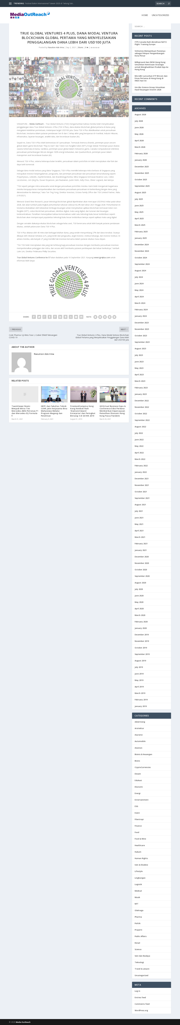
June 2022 (139, 439)
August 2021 (140, 504)
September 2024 (142, 264)
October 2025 (141, 179)
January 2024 (141, 316)
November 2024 (142, 251)
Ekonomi (139, 787)
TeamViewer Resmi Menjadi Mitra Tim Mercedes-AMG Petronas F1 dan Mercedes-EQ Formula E (25, 411)
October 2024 (141, 257)
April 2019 (139, 686)
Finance (138, 826)
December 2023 (142, 322)
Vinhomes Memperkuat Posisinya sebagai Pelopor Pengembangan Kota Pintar (150, 53)
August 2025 (140, 192)
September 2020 (142, 576)
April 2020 (139, 608)
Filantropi (139, 819)
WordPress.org (141, 1010)
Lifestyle (139, 871)
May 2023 (139, 368)
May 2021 (139, 524)
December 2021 (142, 478)
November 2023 (142, 329)
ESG (136, 806)
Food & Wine (140, 838)
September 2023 (142, 342)
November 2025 (142, 173)
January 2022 (141, 472)
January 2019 (141, 706)
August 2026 (140, 114)
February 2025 (141, 231)
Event (137, 813)
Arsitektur (139, 728)
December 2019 (142, 634)
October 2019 (141, 647)
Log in (137, 991)
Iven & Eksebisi (141, 865)
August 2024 (140, 270)
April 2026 (139, 140)
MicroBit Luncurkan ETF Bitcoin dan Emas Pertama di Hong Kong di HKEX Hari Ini (151, 78)
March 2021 (140, 537)
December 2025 (142, 166)
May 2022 (139, 446)
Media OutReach (36, 124)
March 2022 (140, 459)
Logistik (138, 884)
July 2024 (139, 277)
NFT (136, 904)
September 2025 (142, 186)
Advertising (140, 722)
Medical (138, 891)
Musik (137, 897)
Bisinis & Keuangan (143, 754)
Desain (138, 773)
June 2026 (139, 127)
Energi (137, 793)
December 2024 (142, 244)
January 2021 (141, 550)
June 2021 (139, 517)
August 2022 (140, 426)
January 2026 (141, 160)
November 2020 (142, 563)
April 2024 (139, 296)
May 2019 (139, 680)
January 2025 (141, 238)
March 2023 (140, 381)
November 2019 (142, 641)
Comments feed (142, 1004)
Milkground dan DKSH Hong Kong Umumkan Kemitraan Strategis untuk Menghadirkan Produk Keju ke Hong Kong (151, 66)
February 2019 (141, 699)
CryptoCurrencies (143, 767)
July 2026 (139, 121)
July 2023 (139, 355)
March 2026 (140, 147)
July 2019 (139, 667)
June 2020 (139, 595)
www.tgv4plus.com (102, 257)
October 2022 (141, 413)
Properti (138, 930)
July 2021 (139, 511)
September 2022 (142, 420)
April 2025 (139, 218)
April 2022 (139, 452)
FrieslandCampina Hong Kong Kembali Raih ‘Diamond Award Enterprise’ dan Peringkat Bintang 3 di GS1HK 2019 (82, 411)
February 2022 (141, 465)
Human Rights (141, 858)
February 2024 (141, 309)
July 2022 (139, 433)
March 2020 (140, 615)
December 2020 (142, 556)
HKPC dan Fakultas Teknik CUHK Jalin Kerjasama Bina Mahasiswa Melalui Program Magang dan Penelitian (54, 411)
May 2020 (139, 602)
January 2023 (141, 394)
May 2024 (139, 290)
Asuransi (139, 735)
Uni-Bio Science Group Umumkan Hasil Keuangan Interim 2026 (150, 88)
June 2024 (139, 283)
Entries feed (140, 997)
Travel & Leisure (142, 969)
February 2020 (141, 621)
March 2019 (140, 693)
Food (137, 832)
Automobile (140, 741)
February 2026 (141, 153)
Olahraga (139, 910)
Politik (137, 923)
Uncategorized (160, 15)
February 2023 (141, 387)
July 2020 (139, 589)
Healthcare (140, 845)
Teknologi (139, 962)
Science (138, 949)
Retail (137, 943)
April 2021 (139, 530)
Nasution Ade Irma (56, 47)
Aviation (138, 748)
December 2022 (142, 400)
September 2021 (142, 498)
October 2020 (141, 569)
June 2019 (139, 673)
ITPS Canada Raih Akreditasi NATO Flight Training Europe (49, 3)
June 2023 (139, 361)
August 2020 (140, 582)
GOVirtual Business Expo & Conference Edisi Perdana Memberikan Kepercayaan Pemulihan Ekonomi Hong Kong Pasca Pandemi (113, 411)
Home (145, 15)
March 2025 (140, 225)
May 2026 (139, 134)
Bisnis (80, 47)
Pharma (138, 917)
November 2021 (142, 485)
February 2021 (141, 543)
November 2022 (142, 407)
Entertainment (142, 800)
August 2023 (140, 348)
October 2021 (141, 491)
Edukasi (138, 780)
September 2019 (142, 654)
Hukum (138, 852)
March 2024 (140, 303)
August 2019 (140, 660)
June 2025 (139, 205)
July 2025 (139, 199)
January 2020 (141, 628)
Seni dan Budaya (142, 956)
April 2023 (139, 374)
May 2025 (139, 212)
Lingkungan (140, 878)
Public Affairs (141, 936)
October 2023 (141, 335)
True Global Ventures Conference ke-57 (34, 257)
